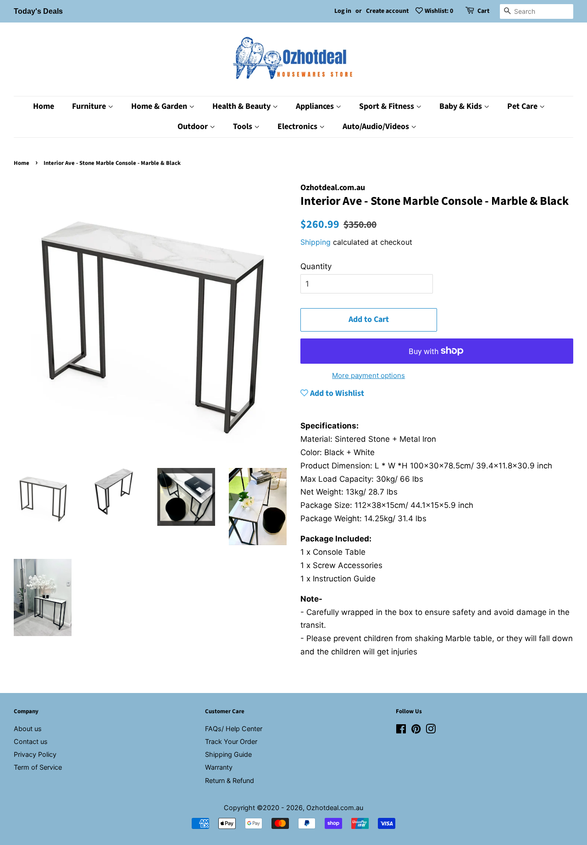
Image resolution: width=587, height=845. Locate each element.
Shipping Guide (228, 754)
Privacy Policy (35, 754)
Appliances (316, 106)
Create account (387, 11)
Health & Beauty (242, 106)
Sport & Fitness (387, 106)
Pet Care (523, 106)
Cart (483, 11)
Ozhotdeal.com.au (334, 807)
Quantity (316, 266)
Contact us (31, 741)
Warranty (219, 767)
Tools (243, 126)
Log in (342, 11)
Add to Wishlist (336, 393)
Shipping (315, 242)
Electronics (298, 126)
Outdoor (193, 126)
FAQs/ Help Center (233, 728)
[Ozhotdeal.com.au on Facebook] (401, 730)
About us (28, 728)
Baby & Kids (461, 106)
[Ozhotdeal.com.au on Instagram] (431, 730)
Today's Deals (38, 11)
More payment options (368, 375)
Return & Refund (229, 780)
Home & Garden (160, 106)
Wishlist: (439, 11)
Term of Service (38, 767)
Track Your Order (231, 741)
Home (43, 106)
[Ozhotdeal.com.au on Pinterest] (416, 730)
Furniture (90, 106)
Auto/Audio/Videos (377, 126)
